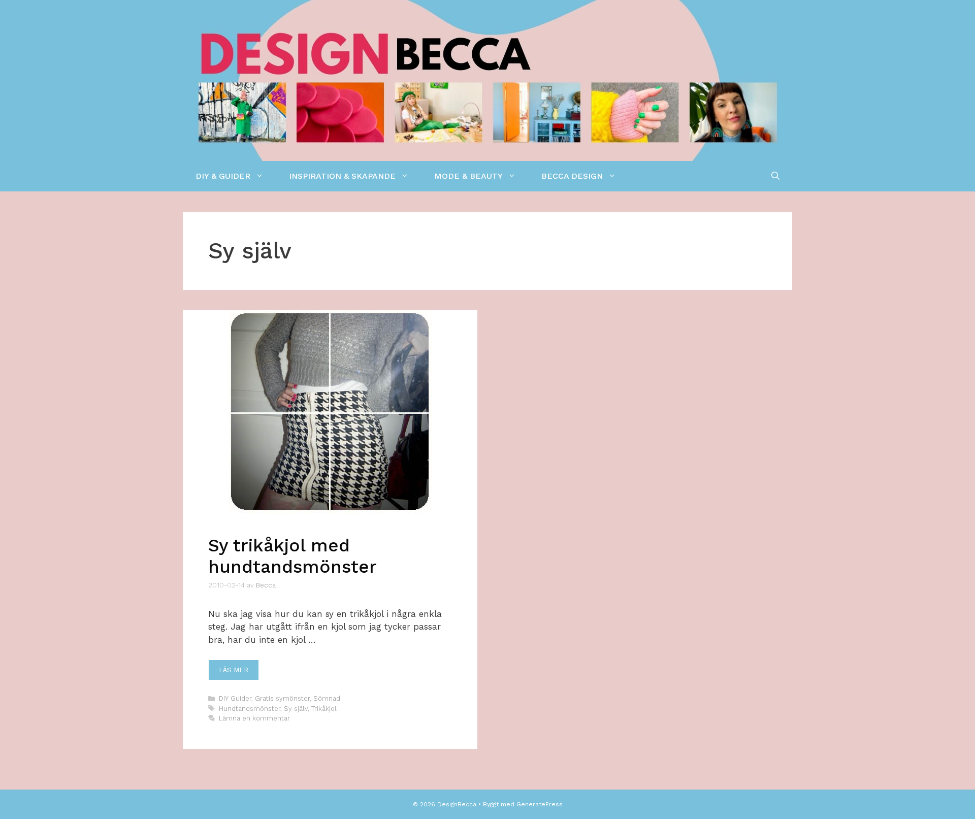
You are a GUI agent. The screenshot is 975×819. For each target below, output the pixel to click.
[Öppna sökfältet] (775, 176)
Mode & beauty (468, 176)
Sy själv (296, 708)
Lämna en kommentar (254, 718)
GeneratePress (539, 804)
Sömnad (326, 698)
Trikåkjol (324, 708)
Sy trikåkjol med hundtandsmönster (292, 556)
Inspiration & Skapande (342, 176)
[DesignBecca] (487, 80)
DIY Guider (235, 698)
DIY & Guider (223, 176)
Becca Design (572, 176)
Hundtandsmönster (249, 708)
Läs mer (233, 670)
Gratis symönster (282, 698)
